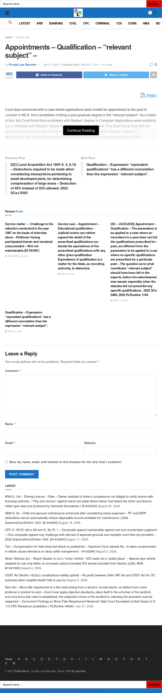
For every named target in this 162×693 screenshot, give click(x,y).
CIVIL (73, 23)
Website (90, 443)
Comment (13, 371)
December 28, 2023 (18, 256)
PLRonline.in (21, 671)
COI (119, 23)
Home (8, 37)
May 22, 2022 (67, 273)
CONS (132, 23)
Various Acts (22, 37)
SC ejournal (78, 671)
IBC (158, 23)
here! (108, 690)
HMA (146, 23)
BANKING (56, 23)
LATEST (24, 23)
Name (10, 424)
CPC (86, 23)
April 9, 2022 (51, 64)
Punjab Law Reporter (22, 64)
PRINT (151, 95)
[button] (159, 4)
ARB (39, 23)
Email (10, 443)
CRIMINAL (103, 23)
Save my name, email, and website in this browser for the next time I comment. (65, 462)
